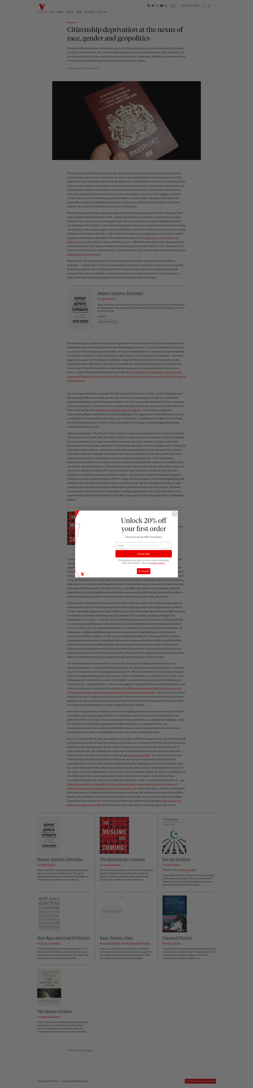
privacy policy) (157, 563)
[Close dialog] (174, 514)
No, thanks (143, 571)
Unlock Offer (143, 553)
